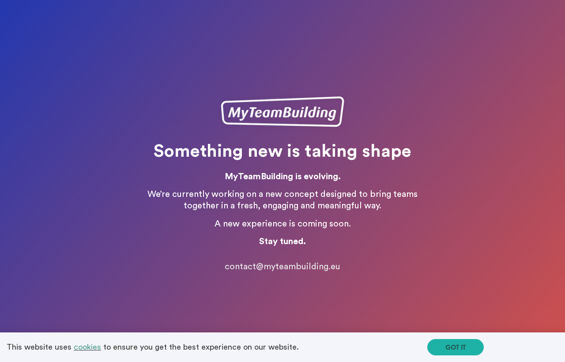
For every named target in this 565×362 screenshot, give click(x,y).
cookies (87, 347)
